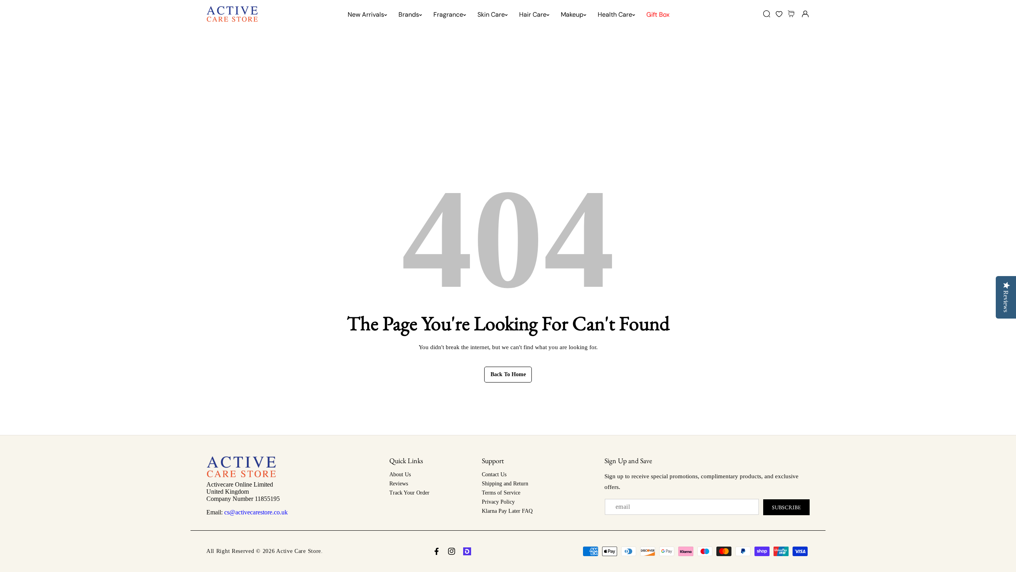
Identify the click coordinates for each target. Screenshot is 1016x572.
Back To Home (508, 374)
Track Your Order (409, 493)
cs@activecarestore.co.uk (256, 512)
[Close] (68, 527)
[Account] (805, 13)
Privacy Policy (498, 502)
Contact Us (494, 474)
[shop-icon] (467, 551)
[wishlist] (778, 13)
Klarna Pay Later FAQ (507, 511)
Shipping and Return (505, 484)
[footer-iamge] (241, 475)
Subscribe (786, 507)
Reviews (398, 484)
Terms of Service (501, 493)
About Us (400, 474)
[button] (792, 13)
